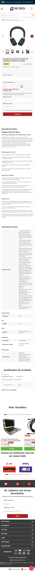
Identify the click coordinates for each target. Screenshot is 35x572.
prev (3, 36)
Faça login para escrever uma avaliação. (11, 379)
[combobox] (17, 15)
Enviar (17, 516)
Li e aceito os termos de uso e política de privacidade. (18, 110)
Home (3, 19)
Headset (7, 19)
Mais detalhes (8, 75)
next (32, 36)
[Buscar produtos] (32, 15)
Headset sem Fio (13, 19)
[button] (3, 9)
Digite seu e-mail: (9, 507)
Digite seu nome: (9, 500)
